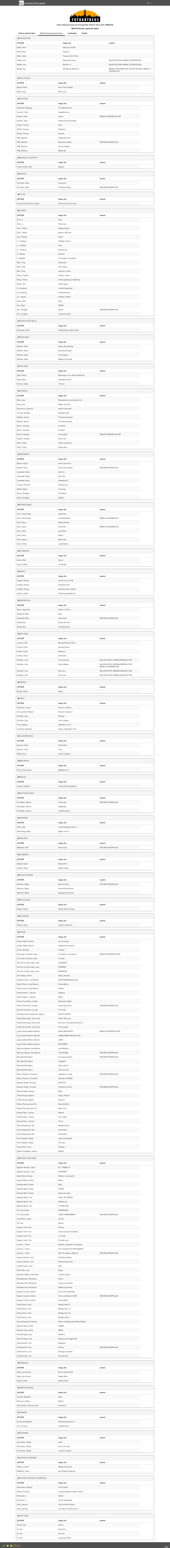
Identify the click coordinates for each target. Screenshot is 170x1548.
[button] (149, 3)
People (84, 33)
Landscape (72, 33)
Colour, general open (26, 33)
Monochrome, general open (51, 33)
